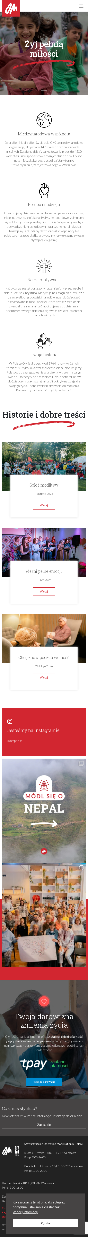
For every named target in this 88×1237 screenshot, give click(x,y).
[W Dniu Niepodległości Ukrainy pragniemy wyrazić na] (44, 915)
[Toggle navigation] (81, 6)
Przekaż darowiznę (44, 1081)
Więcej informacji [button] (25, 1212)
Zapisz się (44, 1124)
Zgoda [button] (45, 1223)
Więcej (44, 505)
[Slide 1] (44, 90)
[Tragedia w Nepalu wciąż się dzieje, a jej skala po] (44, 811)
